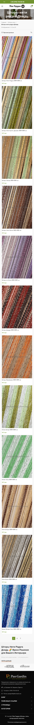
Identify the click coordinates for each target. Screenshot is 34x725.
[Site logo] (17, 6)
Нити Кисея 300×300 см (9, 579)
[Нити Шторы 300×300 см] (17, 506)
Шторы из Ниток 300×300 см (10, 280)
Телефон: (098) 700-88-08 (11, 690)
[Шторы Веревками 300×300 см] (17, 356)
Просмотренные (8, 32)
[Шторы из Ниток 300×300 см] (17, 257)
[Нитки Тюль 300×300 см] (17, 456)
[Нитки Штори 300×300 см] (17, 406)
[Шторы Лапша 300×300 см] (17, 157)
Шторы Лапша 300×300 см (10, 180)
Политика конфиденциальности (17, 722)
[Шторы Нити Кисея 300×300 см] (17, 207)
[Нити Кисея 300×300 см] (17, 556)
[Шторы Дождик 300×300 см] (17, 307)
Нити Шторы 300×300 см (9, 529)
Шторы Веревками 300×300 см (11, 380)
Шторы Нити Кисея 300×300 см (11, 230)
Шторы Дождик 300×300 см (10, 330)
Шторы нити (11, 22)
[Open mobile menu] (2, 6)
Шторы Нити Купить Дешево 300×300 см (14, 130)
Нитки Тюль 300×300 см (9, 479)
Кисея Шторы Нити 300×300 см (11, 629)
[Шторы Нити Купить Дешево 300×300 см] (17, 107)
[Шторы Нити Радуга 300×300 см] (17, 57)
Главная (3, 22)
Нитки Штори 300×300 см (10, 430)
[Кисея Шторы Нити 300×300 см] (17, 606)
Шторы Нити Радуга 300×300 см (12, 81)
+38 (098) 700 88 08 (17, 2)
